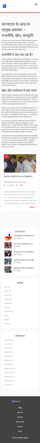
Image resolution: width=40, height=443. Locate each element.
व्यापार (7, 295)
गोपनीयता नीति (20, 422)
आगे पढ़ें (32, 207)
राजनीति (8, 303)
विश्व (6, 320)
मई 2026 (8, 348)
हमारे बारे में (20, 412)
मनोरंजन (8, 299)
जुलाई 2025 (9, 381)
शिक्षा (7, 307)
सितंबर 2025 (9, 372)
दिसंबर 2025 (9, 360)
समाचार (8, 291)
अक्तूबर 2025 (10, 368)
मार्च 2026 (8, 356)
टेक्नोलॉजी (8, 311)
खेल (7, 287)
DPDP (20, 431)
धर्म (6, 316)
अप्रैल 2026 (9, 352)
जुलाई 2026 (9, 340)
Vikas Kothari (22, 182)
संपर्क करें (20, 427)
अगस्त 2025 (9, 377)
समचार (7, 324)
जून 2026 (8, 344)
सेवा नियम (20, 417)
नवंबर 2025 (9, 364)
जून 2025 (8, 385)
